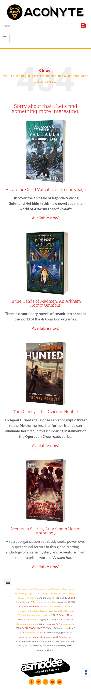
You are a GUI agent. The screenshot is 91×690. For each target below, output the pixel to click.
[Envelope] (59, 682)
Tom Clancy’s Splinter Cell (49, 593)
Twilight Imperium (27, 615)
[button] (7, 582)
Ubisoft (33, 597)
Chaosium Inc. (32, 632)
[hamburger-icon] (5, 38)
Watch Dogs (68, 588)
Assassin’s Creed (25, 588)
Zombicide (66, 623)
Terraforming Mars (26, 623)
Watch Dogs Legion (24, 593)
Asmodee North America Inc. (57, 636)
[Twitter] (38, 682)
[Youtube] (52, 682)
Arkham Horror (53, 606)
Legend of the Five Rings (45, 601)
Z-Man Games (64, 619)
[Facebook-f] (31, 682)
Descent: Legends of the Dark (54, 610)
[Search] (83, 25)
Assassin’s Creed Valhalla (48, 588)
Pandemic (33, 619)
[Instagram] (45, 682)
